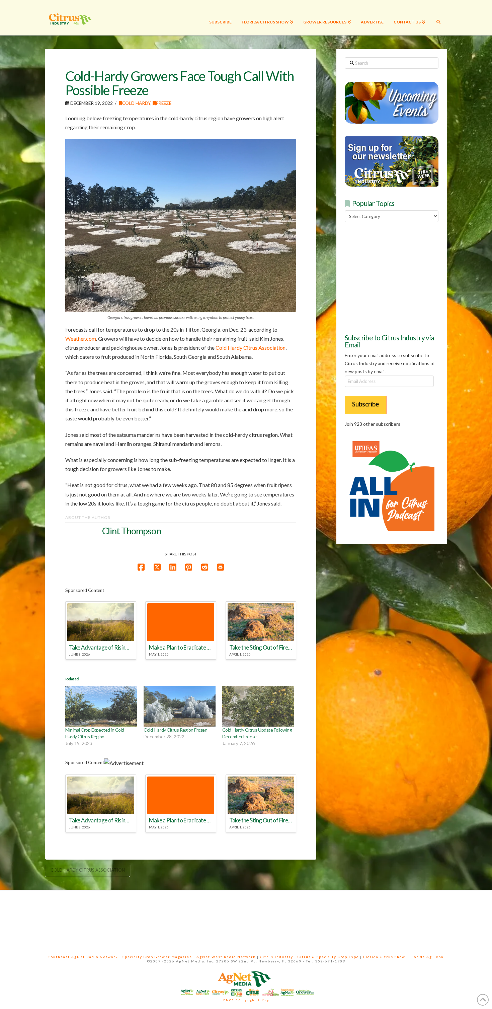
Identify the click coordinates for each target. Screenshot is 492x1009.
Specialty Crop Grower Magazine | (159, 957)
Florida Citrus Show (384, 957)
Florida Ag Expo (426, 957)
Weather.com (80, 338)
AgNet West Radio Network (226, 957)
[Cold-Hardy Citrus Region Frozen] (179, 706)
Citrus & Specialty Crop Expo (328, 957)
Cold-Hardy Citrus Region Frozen (175, 730)
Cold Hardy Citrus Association (250, 347)
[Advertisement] (395, 277)
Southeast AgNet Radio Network (83, 957)
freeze (163, 103)
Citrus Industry (276, 957)
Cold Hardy (136, 103)
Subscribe (365, 404)
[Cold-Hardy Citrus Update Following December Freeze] (258, 706)
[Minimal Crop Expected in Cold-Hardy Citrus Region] (101, 706)
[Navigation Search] (438, 17)
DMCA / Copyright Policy (246, 1000)
